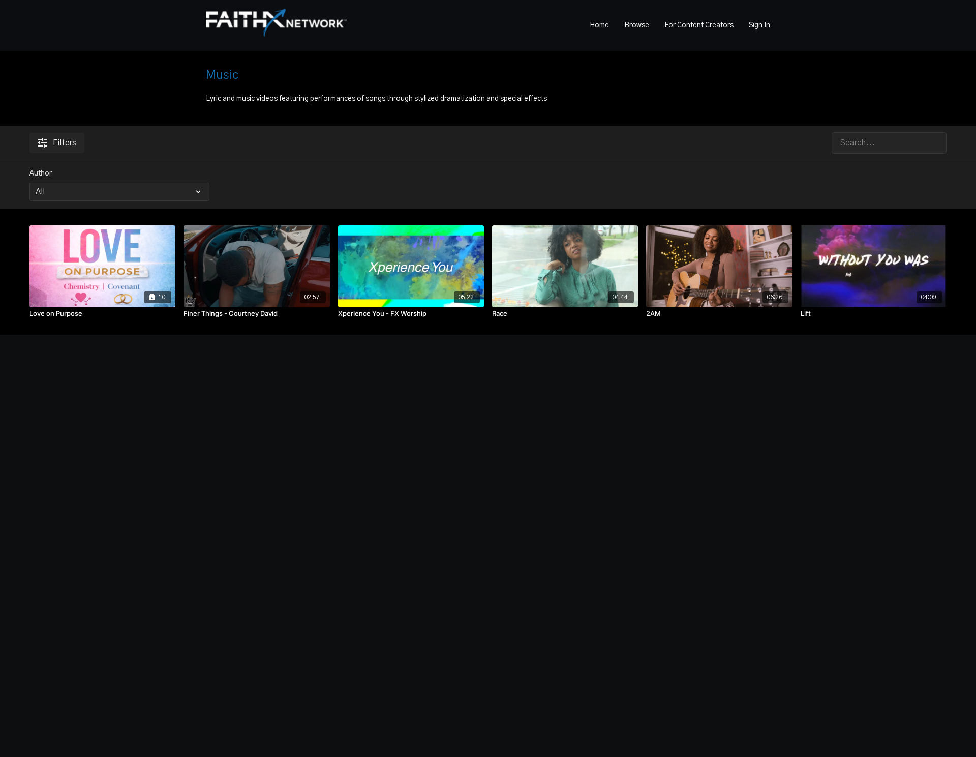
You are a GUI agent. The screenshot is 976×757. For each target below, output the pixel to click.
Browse (636, 25)
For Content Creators (699, 25)
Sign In (759, 25)
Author (40, 173)
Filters (64, 143)
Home (599, 25)
